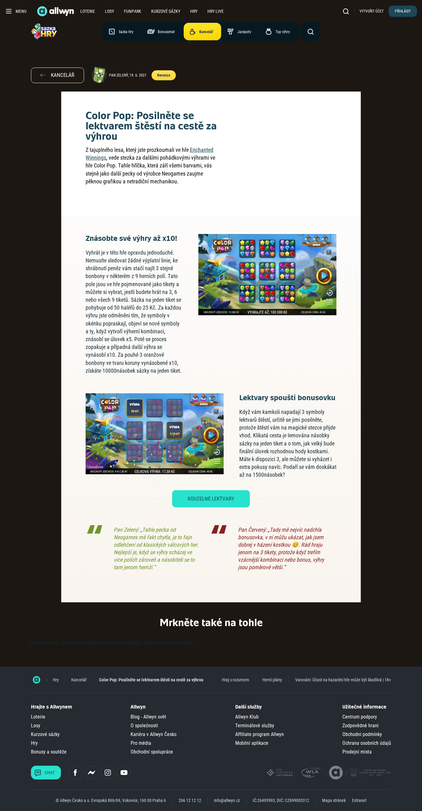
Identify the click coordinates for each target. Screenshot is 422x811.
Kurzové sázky (165, 11)
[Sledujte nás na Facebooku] (75, 772)
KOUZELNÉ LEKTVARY (211, 498)
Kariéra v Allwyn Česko (153, 734)
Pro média (141, 743)
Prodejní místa (357, 752)
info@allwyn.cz (227, 800)
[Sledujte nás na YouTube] (124, 772)
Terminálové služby (254, 726)
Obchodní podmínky (362, 734)
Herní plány (272, 679)
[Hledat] (347, 11)
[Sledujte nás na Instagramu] (108, 772)
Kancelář (79, 679)
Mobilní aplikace (251, 743)
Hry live (215, 11)
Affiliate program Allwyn (259, 734)
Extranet (359, 800)
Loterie (87, 11)
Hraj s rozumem (235, 679)
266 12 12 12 (190, 800)
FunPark (132, 11)
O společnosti (144, 726)
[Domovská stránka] (36, 679)
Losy (109, 11)
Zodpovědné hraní (360, 726)
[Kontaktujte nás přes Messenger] (91, 772)
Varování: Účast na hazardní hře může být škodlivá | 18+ (343, 679)
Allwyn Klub (247, 717)
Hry (193, 11)
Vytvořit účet (372, 11)
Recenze (163, 75)
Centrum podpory (359, 717)
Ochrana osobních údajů (366, 743)
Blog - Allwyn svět (148, 717)
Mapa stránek (334, 800)
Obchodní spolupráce (152, 752)
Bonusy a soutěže (49, 752)
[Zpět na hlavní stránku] (56, 11)
